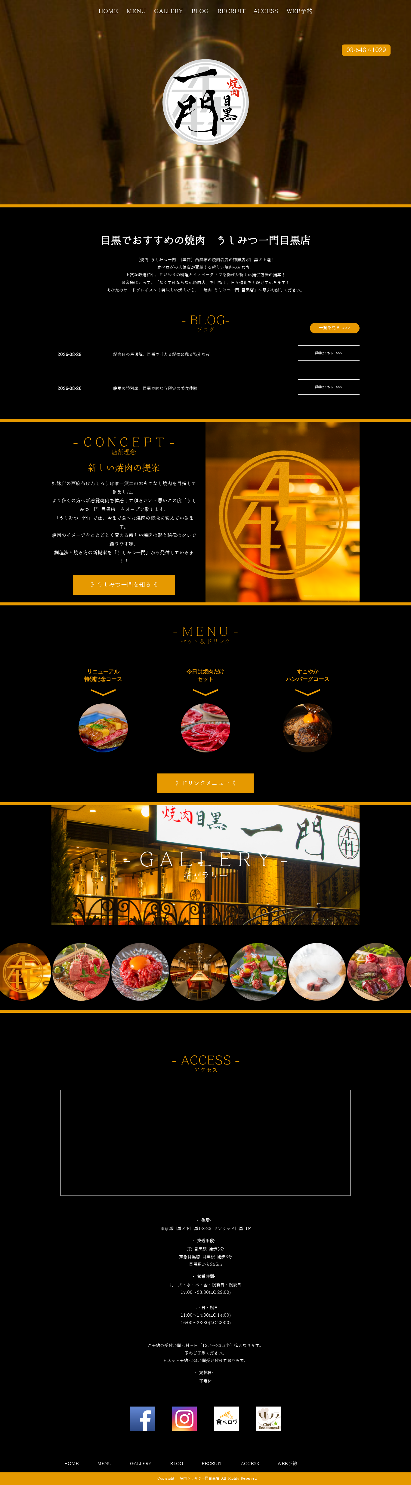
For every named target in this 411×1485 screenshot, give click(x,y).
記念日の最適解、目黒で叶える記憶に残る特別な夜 (161, 354)
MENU (136, 11)
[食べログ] (226, 1420)
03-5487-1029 (366, 50)
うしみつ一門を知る (124, 585)
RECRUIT (231, 11)
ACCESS (265, 11)
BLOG (200, 11)
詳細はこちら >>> (328, 353)
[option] (83, 972)
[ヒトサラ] (268, 1420)
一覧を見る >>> (334, 328)
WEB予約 (299, 11)
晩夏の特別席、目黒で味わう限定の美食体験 (155, 388)
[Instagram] (184, 1420)
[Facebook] (142, 1420)
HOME (108, 11)
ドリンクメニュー (205, 783)
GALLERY (168, 11)
